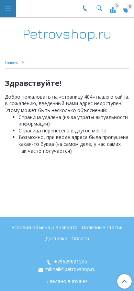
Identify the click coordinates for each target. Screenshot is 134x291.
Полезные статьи (102, 227)
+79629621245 (70, 261)
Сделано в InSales (67, 281)
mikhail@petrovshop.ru (70, 269)
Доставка (56, 238)
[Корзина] (126, 9)
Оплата (80, 238)
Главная (12, 62)
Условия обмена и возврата (44, 227)
